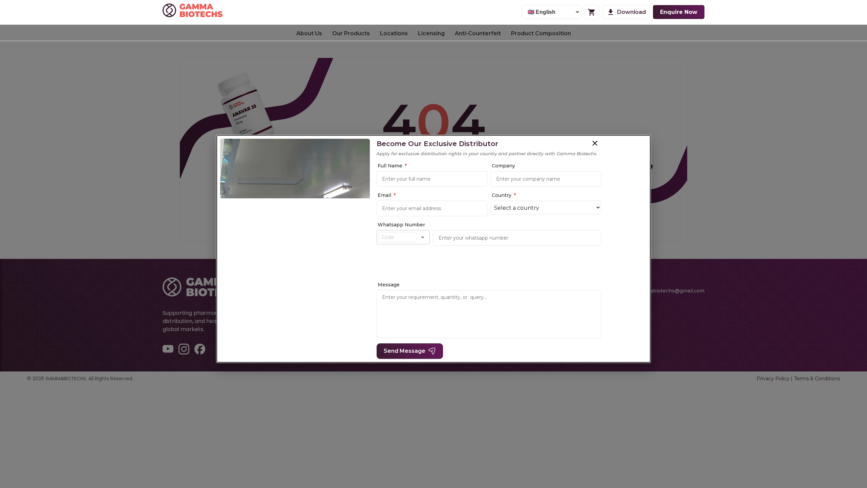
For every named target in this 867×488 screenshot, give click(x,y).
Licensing (431, 33)
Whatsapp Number (401, 225)
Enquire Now (678, 12)
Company (503, 166)
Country (504, 195)
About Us (309, 33)
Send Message (404, 351)
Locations (394, 33)
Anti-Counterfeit (478, 33)
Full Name (392, 166)
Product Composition (541, 33)
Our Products (351, 33)
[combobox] (398, 237)
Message (389, 285)
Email (387, 195)
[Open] (422, 237)
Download (631, 12)
